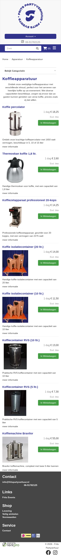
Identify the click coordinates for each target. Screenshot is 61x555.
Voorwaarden (9, 517)
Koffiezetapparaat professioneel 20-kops (29, 200)
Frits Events (8, 497)
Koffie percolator (13, 107)
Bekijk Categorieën (15, 71)
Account (29, 36)
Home (5, 59)
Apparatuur (17, 59)
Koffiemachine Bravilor (17, 433)
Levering (7, 511)
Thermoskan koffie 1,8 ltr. (19, 153)
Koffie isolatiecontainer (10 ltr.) (22, 293)
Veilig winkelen (10, 514)
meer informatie (10, 146)
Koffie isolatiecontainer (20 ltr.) (22, 246)
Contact (6, 530)
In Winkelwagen (48, 123)
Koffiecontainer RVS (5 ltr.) (20, 386)
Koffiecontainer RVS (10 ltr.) (21, 340)
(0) (49, 48)
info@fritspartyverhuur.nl (15, 482)
